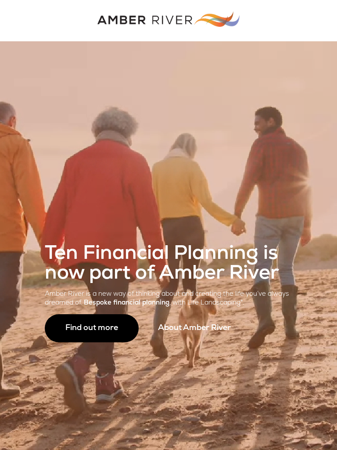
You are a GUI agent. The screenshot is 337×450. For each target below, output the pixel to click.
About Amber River (194, 328)
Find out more (91, 328)
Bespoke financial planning (126, 303)
